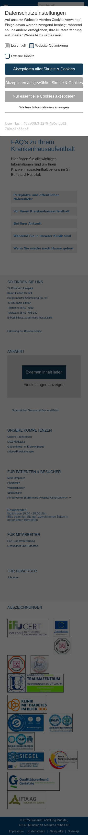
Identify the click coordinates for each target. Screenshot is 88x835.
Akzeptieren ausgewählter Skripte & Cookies (44, 83)
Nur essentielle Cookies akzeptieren (44, 96)
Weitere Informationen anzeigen (44, 107)
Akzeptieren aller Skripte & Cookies (44, 69)
